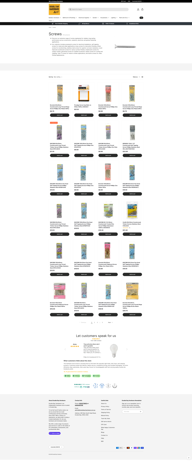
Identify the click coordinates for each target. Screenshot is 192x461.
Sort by (51, 77)
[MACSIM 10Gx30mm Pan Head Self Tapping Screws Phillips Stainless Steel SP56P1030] (84, 210)
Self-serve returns (106, 421)
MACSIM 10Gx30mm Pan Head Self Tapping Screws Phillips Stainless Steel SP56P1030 (83, 224)
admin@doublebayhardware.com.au (85, 410)
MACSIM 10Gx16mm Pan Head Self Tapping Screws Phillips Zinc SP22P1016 (84, 145)
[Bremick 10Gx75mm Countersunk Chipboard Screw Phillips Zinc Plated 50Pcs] (59, 290)
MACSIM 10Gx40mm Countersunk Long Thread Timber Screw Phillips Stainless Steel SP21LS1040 (59, 265)
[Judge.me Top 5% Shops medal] (114, 385)
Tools (50, 20)
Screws (54, 27)
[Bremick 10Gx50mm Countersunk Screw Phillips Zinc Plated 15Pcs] (108, 171)
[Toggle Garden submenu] (98, 18)
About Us (103, 403)
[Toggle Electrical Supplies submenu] (90, 18)
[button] (142, 9)
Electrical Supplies (84, 17)
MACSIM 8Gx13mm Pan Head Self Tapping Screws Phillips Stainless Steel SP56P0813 (131, 185)
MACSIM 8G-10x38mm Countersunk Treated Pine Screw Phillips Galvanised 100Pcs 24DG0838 (106, 224)
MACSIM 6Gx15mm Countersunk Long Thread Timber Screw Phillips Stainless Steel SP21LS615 (83, 305)
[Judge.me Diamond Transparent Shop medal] (95, 385)
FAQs (102, 438)
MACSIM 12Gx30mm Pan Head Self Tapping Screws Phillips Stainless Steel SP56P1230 (107, 304)
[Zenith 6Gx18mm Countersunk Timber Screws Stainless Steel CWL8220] (132, 210)
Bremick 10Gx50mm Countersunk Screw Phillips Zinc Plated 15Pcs (108, 185)
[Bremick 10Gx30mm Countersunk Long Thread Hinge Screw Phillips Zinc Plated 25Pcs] (132, 93)
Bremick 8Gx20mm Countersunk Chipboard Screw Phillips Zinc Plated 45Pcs (107, 264)
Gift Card (123, 1)
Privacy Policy (105, 406)
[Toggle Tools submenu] (53, 20)
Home (50, 27)
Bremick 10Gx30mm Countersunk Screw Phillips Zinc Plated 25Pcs (108, 106)
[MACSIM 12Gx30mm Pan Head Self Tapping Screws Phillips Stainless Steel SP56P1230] (108, 290)
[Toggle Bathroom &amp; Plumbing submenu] (76, 18)
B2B (129, 1)
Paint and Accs (123, 17)
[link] (82, 322)
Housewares (103, 17)
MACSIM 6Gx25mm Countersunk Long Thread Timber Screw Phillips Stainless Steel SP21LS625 (59, 146)
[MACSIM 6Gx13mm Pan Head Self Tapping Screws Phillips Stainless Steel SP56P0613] (132, 250)
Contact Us (104, 435)
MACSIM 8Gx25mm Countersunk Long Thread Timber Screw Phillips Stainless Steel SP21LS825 (59, 224)
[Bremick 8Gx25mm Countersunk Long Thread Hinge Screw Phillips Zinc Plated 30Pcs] (59, 93)
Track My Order (105, 418)
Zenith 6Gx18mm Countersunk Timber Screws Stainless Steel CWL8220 (132, 224)
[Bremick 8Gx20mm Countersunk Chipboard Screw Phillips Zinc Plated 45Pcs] (108, 250)
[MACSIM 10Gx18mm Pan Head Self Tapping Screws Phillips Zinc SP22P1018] (84, 171)
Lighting (113, 17)
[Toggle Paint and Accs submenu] (129, 18)
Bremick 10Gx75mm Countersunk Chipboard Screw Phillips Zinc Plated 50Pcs (59, 304)
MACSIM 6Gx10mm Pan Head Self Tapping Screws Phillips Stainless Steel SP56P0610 (83, 264)
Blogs (102, 432)
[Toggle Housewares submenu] (109, 18)
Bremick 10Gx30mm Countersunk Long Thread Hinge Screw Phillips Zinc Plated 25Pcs (132, 106)
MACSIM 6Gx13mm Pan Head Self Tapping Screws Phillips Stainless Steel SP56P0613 (131, 264)
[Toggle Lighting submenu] (117, 18)
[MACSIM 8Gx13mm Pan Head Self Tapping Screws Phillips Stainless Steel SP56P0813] (132, 171)
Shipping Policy (105, 412)
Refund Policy (105, 415)
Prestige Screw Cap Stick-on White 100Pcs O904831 (82, 106)
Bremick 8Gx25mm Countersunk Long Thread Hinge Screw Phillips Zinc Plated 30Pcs (59, 106)
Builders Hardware (54, 17)
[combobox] (98, 9)
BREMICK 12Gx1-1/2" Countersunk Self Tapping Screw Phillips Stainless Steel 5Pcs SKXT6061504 (131, 146)
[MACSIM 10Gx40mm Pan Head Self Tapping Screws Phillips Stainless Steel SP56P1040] (59, 171)
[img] (96, 339)
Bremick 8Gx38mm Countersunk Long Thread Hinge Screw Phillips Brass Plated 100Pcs (132, 305)
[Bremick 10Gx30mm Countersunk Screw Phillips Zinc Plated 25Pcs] (108, 93)
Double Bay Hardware (56, 454)
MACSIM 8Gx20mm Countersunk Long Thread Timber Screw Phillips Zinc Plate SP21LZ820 (107, 146)
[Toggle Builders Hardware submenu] (60, 18)
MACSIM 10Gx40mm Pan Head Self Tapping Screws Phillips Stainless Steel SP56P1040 (59, 185)
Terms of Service (106, 409)
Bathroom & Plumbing (69, 17)
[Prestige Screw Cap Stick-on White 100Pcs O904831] (84, 93)
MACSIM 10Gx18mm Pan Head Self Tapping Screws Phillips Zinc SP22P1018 (84, 185)
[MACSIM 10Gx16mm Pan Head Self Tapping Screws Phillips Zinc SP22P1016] (84, 131)
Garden (95, 17)
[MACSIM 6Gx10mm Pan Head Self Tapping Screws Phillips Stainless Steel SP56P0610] (84, 250)
